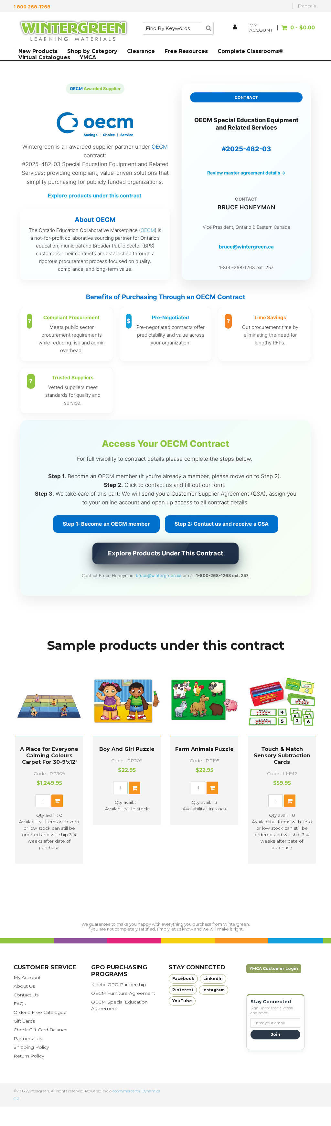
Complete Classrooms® (250, 51)
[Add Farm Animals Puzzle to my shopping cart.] (212, 788)
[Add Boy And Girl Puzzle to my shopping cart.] (134, 788)
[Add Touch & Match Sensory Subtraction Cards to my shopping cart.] (289, 801)
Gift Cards (24, 1021)
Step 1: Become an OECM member (106, 524)
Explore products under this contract (95, 195)
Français (307, 6)
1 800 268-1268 (32, 7)
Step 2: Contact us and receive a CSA (222, 524)
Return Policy (29, 1056)
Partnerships (28, 1038)
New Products (38, 51)
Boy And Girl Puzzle (127, 749)
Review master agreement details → (246, 172)
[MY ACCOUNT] (235, 28)
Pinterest (182, 989)
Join (275, 1034)
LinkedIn (213, 978)
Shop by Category (92, 51)
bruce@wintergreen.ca (246, 247)
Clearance (141, 51)
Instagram (213, 989)
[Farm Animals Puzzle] (204, 702)
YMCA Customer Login (274, 968)
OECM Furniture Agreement (123, 993)
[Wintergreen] (73, 31)
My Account (27, 977)
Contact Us (26, 995)
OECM (148, 230)
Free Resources (186, 51)
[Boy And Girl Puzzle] (127, 702)
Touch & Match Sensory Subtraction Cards (282, 755)
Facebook (183, 978)
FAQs (20, 1003)
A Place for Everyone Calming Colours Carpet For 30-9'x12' (49, 755)
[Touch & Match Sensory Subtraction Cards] (282, 702)
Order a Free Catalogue (40, 1012)
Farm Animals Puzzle (204, 749)
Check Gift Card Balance (41, 1030)
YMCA (88, 57)
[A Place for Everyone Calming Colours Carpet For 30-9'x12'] (49, 702)
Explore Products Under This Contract (165, 554)
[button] (297, 31)
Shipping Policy (31, 1047)
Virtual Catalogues (44, 57)
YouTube (182, 1000)
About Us (24, 986)
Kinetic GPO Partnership (118, 984)
